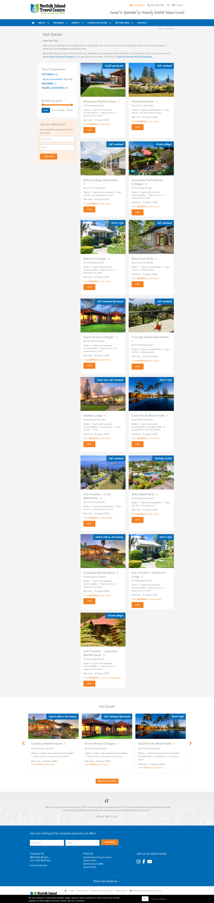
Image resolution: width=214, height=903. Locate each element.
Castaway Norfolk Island (99, 573)
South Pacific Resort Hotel (148, 415)
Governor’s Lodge (94, 258)
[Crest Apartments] (151, 79)
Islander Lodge (92, 415)
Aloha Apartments (143, 494)
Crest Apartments (143, 101)
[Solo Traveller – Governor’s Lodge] (151, 551)
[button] (48, 23)
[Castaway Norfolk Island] (103, 551)
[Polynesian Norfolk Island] (103, 79)
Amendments (82, 891)
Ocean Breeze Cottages (98, 337)
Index (71, 891)
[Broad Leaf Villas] (151, 236)
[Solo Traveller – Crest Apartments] (103, 472)
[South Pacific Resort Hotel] (151, 394)
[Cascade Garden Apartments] (151, 315)
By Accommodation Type (56, 79)
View (89, 130)
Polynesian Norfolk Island (99, 101)
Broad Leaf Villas (142, 258)
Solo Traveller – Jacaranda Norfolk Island (100, 653)
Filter (46, 110)
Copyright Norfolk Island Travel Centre (146, 891)
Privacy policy (159, 899)
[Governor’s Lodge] (103, 236)
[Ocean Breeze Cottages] (103, 315)
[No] (210, 898)
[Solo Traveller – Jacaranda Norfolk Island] (103, 629)
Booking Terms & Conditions (102, 891)
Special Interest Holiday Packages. (135, 56)
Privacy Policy (121, 891)
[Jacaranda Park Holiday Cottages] (151, 158)
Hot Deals (48, 74)
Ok (145, 899)
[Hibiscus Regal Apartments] (103, 158)
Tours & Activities (53, 88)
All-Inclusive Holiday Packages (59, 56)
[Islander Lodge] (103, 394)
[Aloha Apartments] (151, 472)
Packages (47, 83)
